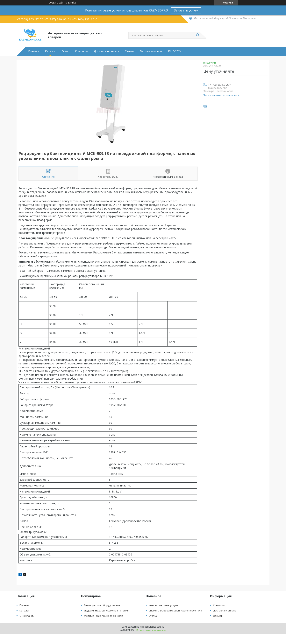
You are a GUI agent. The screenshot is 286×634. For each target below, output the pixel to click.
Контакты (81, 51)
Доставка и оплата (106, 51)
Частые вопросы (151, 51)
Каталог (50, 51)
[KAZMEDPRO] (30, 35)
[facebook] (20, 575)
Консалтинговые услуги (163, 605)
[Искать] (197, 35)
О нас (65, 51)
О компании (26, 615)
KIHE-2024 (174, 51)
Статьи (129, 51)
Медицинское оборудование (102, 605)
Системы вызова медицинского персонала (175, 610)
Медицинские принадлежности (103, 615)
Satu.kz (160, 626)
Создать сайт (56, 2)
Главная (33, 51)
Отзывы (218, 615)
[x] (24, 575)
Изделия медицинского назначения (106, 610)
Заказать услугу (186, 10)
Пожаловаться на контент (151, 630)
